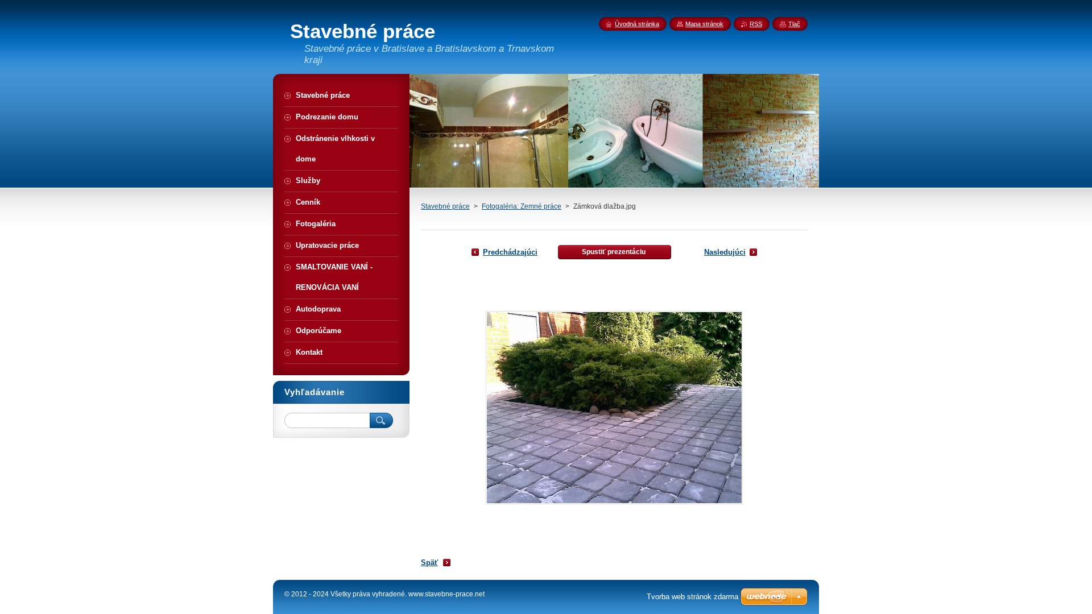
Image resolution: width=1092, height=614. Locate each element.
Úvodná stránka (637, 23)
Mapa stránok (704, 23)
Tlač (794, 23)
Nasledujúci (725, 252)
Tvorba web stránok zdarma (692, 596)
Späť (429, 562)
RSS (756, 23)
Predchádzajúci (510, 252)
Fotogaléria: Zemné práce (521, 206)
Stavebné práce (445, 206)
